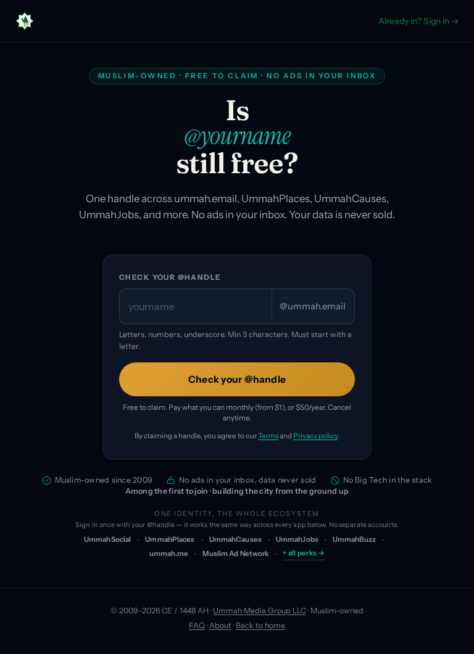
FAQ (197, 625)
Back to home (260, 625)
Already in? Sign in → (418, 21)
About (220, 625)
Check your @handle (170, 277)
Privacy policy (315, 435)
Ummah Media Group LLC (259, 610)
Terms (268, 435)
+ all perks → (304, 553)
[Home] (25, 21)
